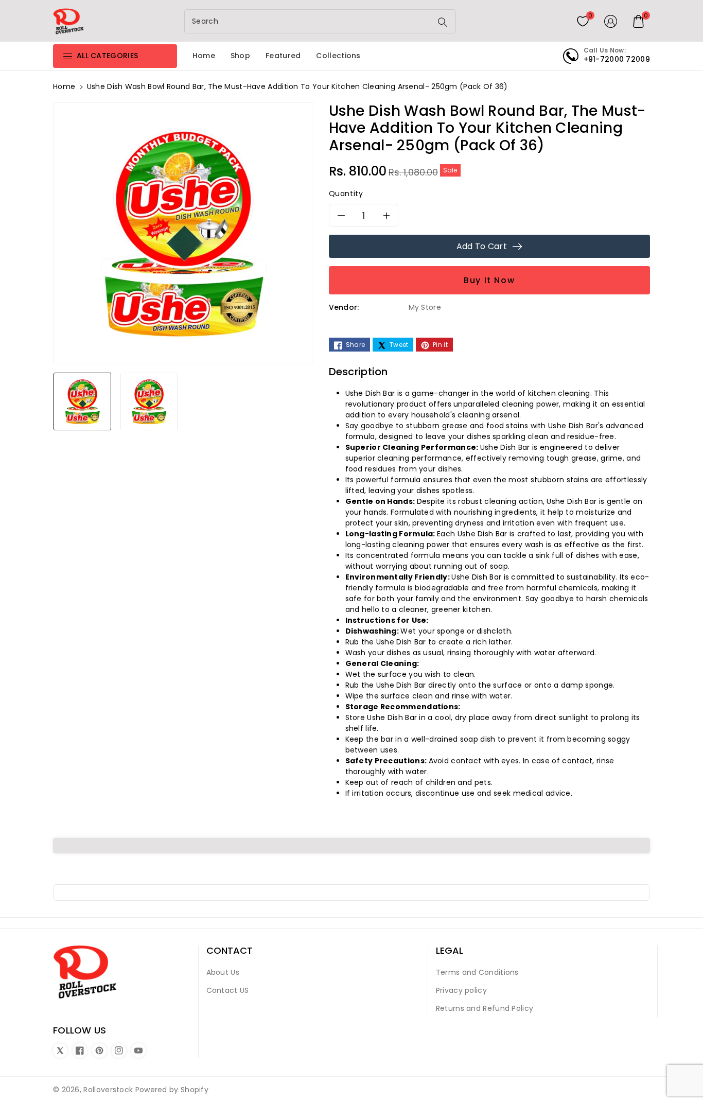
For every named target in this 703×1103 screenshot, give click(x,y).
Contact (229, 950)
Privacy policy (461, 990)
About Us (222, 972)
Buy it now (489, 280)
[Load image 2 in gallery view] (149, 401)
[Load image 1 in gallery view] (82, 401)
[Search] (442, 22)
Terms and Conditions (477, 972)
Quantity (346, 193)
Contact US (227, 990)
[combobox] (309, 21)
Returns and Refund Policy (485, 1008)
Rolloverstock (108, 1089)
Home (64, 86)
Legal (449, 950)
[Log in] (611, 21)
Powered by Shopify (171, 1089)
